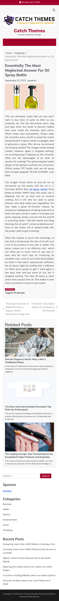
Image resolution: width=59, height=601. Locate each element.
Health (6, 509)
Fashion (6, 514)
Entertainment (10, 519)
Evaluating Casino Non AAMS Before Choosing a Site (29, 544)
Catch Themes (29, 30)
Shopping (10, 289)
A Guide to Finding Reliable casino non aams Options (29, 575)
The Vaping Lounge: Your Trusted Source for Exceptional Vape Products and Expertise (29, 455)
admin (33, 80)
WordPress (34, 596)
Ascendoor (50, 594)
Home (6, 524)
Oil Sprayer (19, 292)
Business (7, 504)
